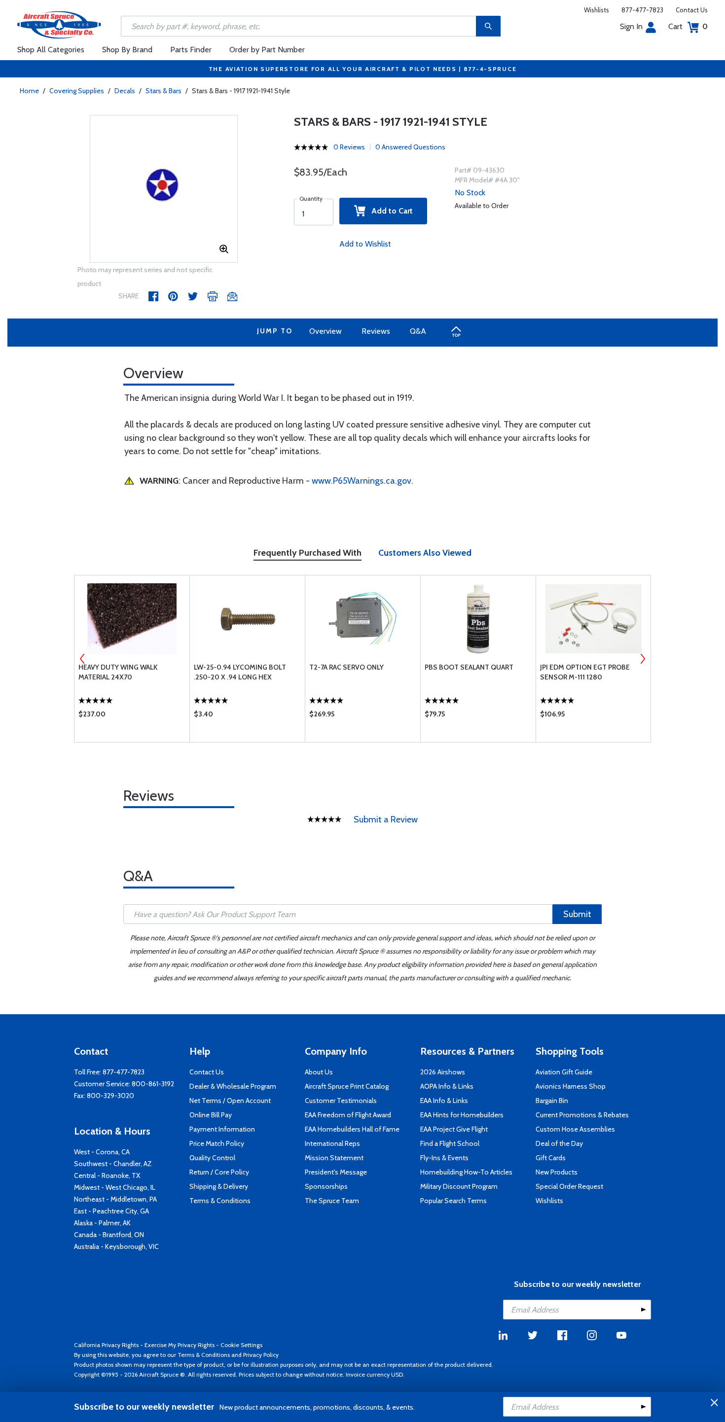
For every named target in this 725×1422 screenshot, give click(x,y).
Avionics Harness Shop (571, 1086)
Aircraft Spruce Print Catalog (347, 1086)
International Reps (332, 1143)
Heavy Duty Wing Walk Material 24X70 (117, 672)
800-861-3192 (153, 1083)
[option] (163, 189)
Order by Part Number (267, 49)
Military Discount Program (459, 1186)
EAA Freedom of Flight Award (348, 1114)
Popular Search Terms (453, 1200)
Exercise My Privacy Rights (180, 1345)
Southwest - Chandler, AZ (113, 1163)
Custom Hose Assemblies (575, 1129)
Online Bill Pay (210, 1114)
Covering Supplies (76, 90)
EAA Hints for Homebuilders (462, 1114)
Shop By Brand (127, 49)
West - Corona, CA (102, 1151)
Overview (325, 331)
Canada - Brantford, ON (109, 1234)
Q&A (418, 331)
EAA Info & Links (444, 1100)
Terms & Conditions (220, 1200)
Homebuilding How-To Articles (466, 1172)
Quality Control (212, 1157)
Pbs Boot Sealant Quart (469, 667)
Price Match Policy (216, 1143)
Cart (688, 26)
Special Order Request (569, 1186)
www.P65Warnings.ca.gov (361, 481)
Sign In (631, 26)
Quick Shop (131, 716)
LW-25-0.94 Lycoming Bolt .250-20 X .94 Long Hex (240, 672)
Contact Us (692, 10)
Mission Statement (334, 1157)
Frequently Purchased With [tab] (308, 552)
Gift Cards (551, 1157)
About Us (319, 1071)
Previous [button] (82, 658)
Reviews (376, 331)
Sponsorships (326, 1186)
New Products (557, 1172)
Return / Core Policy (219, 1172)
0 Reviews (349, 146)
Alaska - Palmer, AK (102, 1222)
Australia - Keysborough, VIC (116, 1246)
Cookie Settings (241, 1345)
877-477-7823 (642, 10)
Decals (124, 90)
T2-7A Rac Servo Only (346, 667)
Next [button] (642, 658)
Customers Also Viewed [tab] (424, 552)
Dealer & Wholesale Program (232, 1086)
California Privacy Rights (106, 1345)
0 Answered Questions (410, 146)
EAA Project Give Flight (454, 1129)
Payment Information (222, 1129)
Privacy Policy (261, 1354)
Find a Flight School (449, 1143)
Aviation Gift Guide (564, 1071)
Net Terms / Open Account (230, 1100)
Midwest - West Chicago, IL (114, 1187)
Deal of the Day (559, 1143)
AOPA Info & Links (446, 1086)
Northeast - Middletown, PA (115, 1199)
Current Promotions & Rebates (582, 1114)
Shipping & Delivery (218, 1186)
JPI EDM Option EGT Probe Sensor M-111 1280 (585, 672)
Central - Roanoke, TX (107, 1175)
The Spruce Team (332, 1200)
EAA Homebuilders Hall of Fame (352, 1129)
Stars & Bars (163, 90)
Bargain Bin (552, 1100)
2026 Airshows (442, 1071)
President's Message (336, 1172)
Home (29, 90)
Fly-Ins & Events (444, 1157)
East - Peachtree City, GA (111, 1211)
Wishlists (596, 10)
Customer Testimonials (341, 1100)
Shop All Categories (50, 49)
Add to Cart (389, 210)
